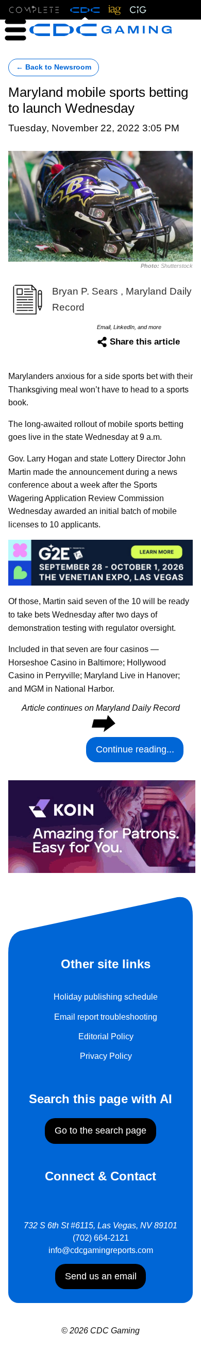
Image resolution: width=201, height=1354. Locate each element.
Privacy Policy (106, 1056)
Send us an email (101, 1276)
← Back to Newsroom (53, 67)
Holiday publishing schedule (106, 996)
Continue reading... (135, 749)
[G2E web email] (100, 561)
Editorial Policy (105, 1036)
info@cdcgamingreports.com (100, 1250)
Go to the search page (100, 1130)
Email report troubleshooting (105, 1017)
